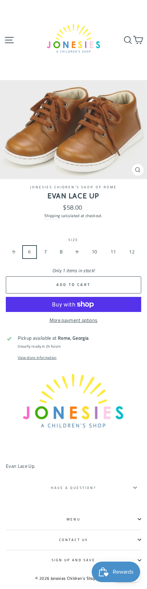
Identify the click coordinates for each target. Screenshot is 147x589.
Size (73, 239)
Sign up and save (74, 560)
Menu (73, 519)
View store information (37, 357)
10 (94, 251)
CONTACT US (73, 539)
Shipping (52, 215)
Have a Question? (73, 487)
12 (132, 251)
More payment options (74, 320)
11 (113, 251)
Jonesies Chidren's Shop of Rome (73, 187)
